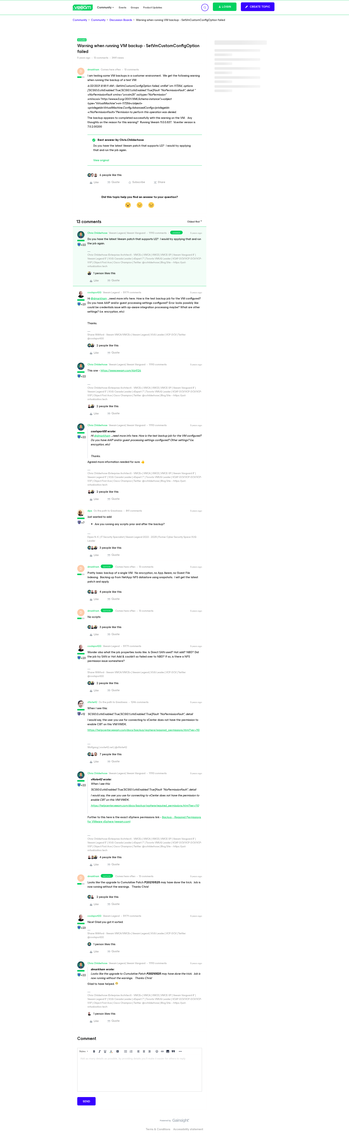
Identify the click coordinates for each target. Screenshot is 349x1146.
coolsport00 (94, 292)
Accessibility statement (188, 1129)
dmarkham (93, 69)
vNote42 (92, 702)
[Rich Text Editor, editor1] (139, 1073)
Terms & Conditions (158, 1129)
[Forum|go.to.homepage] (83, 8)
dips (89, 511)
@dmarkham (99, 298)
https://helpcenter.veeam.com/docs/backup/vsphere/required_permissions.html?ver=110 (143, 730)
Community (80, 20)
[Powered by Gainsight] (174, 1121)
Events (122, 7)
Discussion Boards (120, 20)
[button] (257, 6)
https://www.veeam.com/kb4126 (121, 370)
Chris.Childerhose (97, 233)
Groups (135, 7)
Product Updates (152, 7)
